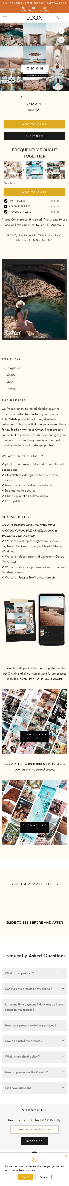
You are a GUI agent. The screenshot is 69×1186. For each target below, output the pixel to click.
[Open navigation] (5, 17)
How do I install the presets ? (23, 1041)
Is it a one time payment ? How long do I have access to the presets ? (34, 1007)
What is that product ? (19, 973)
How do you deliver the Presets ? (26, 1072)
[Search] (58, 17)
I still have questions (18, 1088)
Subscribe (34, 1141)
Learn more (31, 1170)
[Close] (66, 1155)
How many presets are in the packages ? (30, 1025)
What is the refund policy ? (22, 1056)
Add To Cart (34, 192)
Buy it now (35, 136)
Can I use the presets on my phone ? (28, 988)
